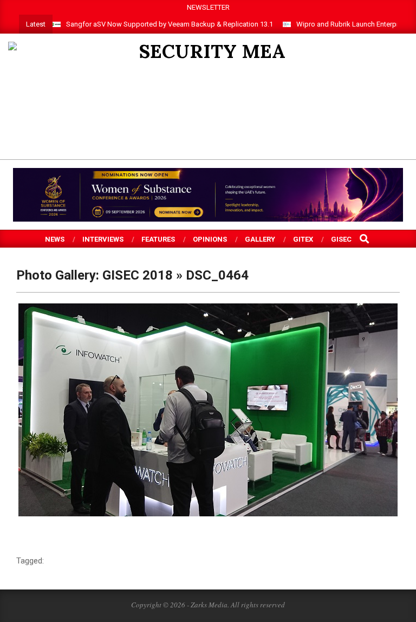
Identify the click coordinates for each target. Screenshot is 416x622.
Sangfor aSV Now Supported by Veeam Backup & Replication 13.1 (169, 24)
